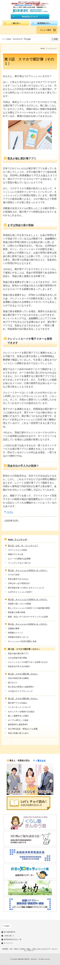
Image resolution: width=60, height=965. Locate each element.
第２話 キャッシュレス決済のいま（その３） (28, 624)
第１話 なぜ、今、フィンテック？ (23, 546)
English (7, 926)
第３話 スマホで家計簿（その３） (23, 698)
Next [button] (51, 781)
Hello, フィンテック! (17, 539)
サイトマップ (8, 943)
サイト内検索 (6, 39)
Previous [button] (9, 781)
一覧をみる (41, 760)
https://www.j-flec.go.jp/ (23, 5)
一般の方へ (16, 23)
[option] (14, 779)
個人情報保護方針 (9, 932)
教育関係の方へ (44, 23)
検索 (56, 39)
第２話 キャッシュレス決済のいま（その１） (28, 570)
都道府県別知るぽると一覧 (12, 939)
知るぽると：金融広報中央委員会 (30, 11)
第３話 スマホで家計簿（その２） (23, 674)
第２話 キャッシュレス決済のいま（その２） (28, 599)
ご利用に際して (9, 936)
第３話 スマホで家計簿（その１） (24, 649)
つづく (10, 512)
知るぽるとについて (30, 17)
